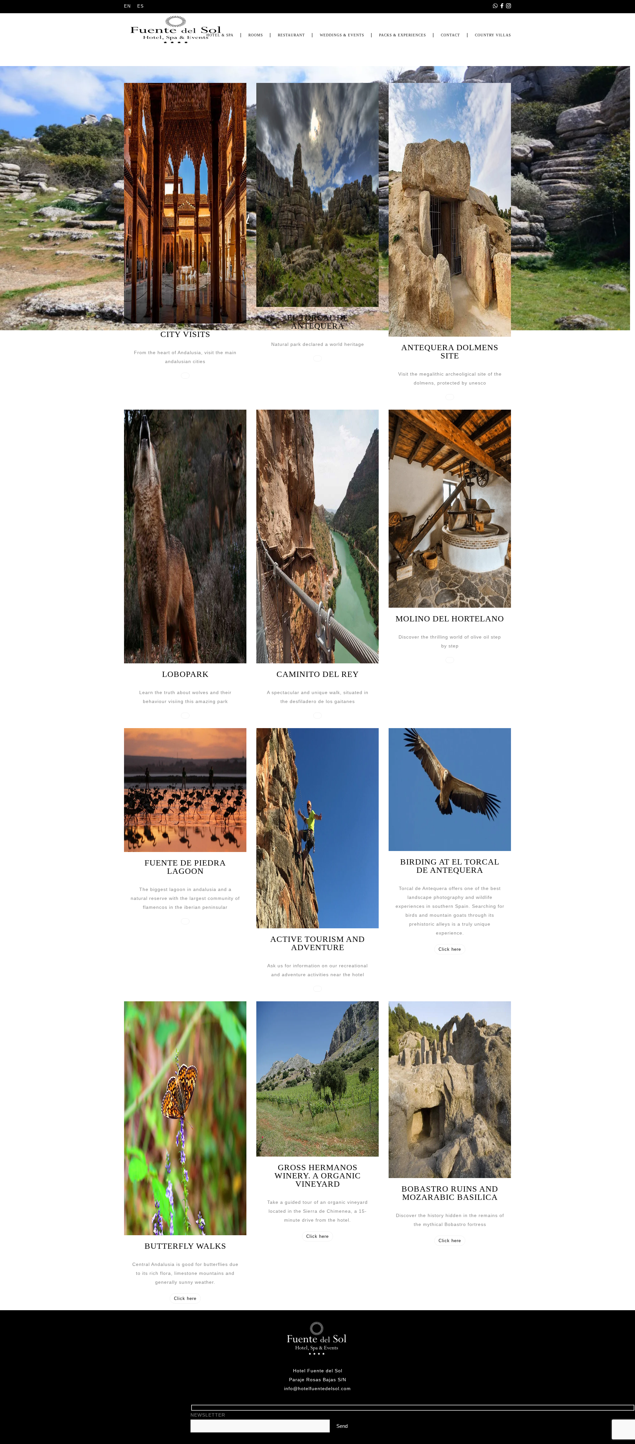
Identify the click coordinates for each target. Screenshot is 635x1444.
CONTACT (450, 35)
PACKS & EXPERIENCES (402, 35)
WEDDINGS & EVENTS (342, 35)
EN (127, 6)
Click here (450, 949)
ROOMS (255, 35)
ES (140, 6)
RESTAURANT (291, 35)
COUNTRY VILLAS (493, 35)
